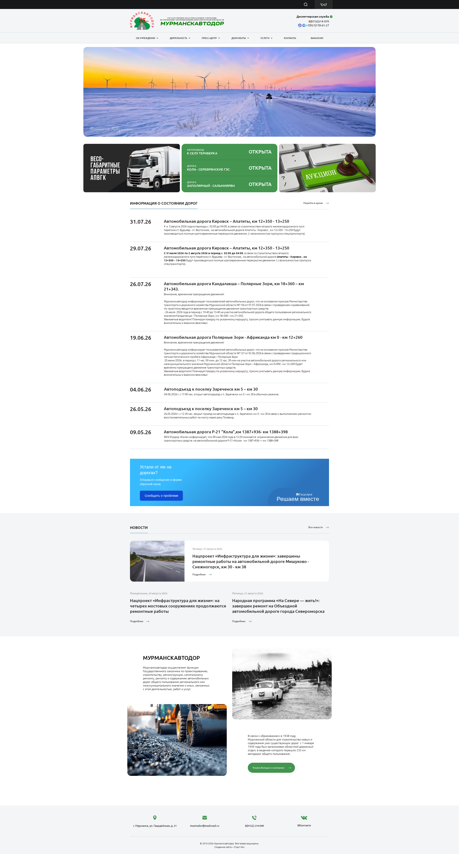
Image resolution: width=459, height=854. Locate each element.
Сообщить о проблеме (161, 495)
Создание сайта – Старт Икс (229, 847)
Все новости (315, 527)
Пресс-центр (209, 38)
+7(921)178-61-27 (317, 25)
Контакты (290, 38)
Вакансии (317, 38)
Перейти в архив (313, 203)
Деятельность (178, 38)
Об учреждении (145, 38)
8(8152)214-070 (319, 21)
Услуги (265, 38)
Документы (238, 38)
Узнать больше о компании (268, 767)
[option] (229, 92)
